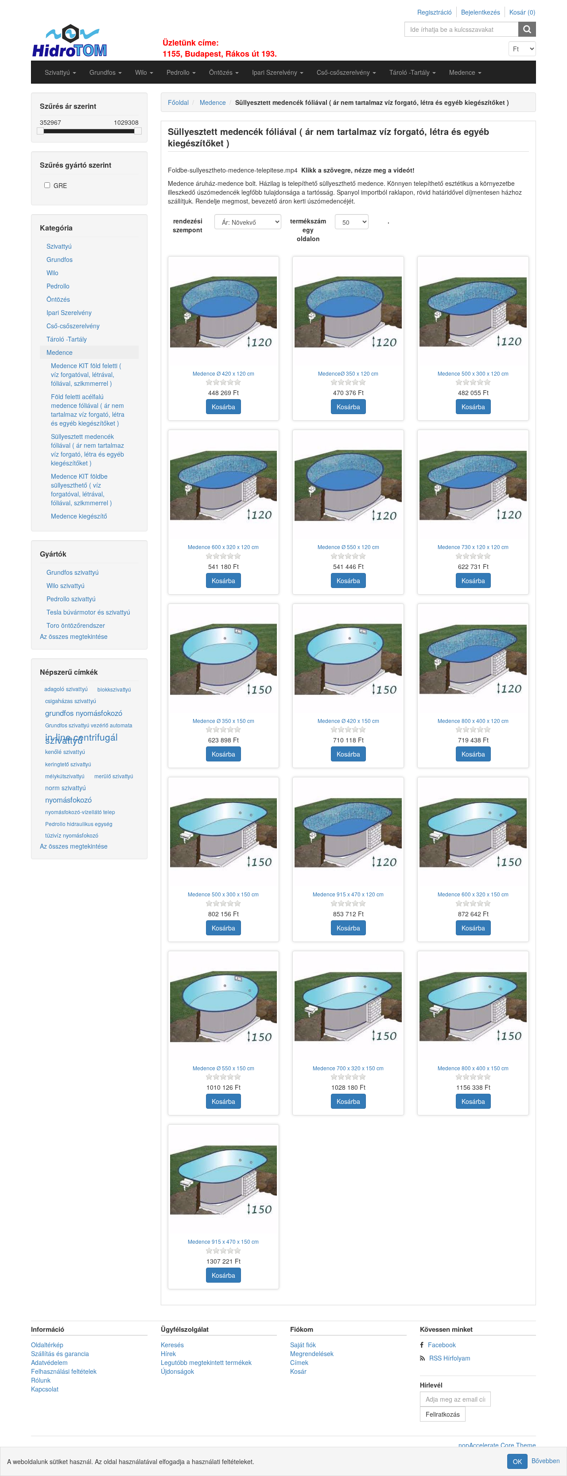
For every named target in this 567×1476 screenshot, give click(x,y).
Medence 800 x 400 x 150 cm (473, 1068)
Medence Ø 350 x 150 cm (223, 720)
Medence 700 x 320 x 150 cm (348, 1068)
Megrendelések (312, 1353)
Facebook (442, 1344)
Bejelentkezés (480, 12)
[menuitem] (60, 72)
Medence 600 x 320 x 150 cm (473, 894)
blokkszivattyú (114, 689)
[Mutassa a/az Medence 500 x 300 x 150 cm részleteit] (223, 832)
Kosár (298, 1371)
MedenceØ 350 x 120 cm (348, 373)
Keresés (172, 1344)
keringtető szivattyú (68, 764)
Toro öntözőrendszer (76, 625)
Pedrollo (58, 285)
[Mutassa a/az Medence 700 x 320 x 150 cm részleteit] (348, 1006)
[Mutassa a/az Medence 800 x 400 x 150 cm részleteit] (473, 1006)
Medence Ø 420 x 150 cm (348, 720)
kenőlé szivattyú (65, 752)
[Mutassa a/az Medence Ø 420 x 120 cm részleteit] (223, 311)
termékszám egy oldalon (308, 229)
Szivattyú (59, 246)
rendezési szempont (187, 225)
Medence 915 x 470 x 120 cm (348, 894)
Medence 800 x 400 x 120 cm (473, 720)
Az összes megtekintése (74, 636)
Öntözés (58, 299)
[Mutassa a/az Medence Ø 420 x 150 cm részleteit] (348, 659)
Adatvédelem (49, 1362)
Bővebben (546, 1460)
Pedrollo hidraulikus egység (79, 823)
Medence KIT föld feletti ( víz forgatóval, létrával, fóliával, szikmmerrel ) (86, 374)
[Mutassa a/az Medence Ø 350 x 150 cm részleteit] (223, 659)
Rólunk (40, 1380)
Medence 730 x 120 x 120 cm (473, 546)
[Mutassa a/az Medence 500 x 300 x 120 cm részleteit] (473, 311)
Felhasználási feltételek (64, 1371)
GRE (60, 185)
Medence (60, 352)
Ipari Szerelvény (69, 312)
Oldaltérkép (47, 1344)
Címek (299, 1362)
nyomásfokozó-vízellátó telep (80, 811)
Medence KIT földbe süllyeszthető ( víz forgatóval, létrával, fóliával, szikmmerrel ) (81, 489)
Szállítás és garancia (60, 1353)
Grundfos (60, 259)
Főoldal (178, 102)
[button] (60, 72)
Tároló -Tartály (67, 338)
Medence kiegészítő (79, 515)
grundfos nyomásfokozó (83, 712)
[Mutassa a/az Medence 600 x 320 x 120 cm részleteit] (223, 485)
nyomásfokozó (68, 799)
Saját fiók (303, 1344)
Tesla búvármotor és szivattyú (88, 611)
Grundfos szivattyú (73, 572)
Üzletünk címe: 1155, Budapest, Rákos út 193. (220, 48)
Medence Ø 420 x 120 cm (223, 373)
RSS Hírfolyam (449, 1357)
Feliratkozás (443, 1414)
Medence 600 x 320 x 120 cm (223, 546)
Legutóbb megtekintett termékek (206, 1362)
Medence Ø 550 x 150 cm (223, 1068)
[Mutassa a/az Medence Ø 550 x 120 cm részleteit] (348, 485)
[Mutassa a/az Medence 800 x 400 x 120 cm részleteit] (473, 659)
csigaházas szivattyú (70, 701)
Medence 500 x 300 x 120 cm (473, 373)
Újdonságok (177, 1371)
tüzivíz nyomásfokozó (71, 835)
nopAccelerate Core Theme (497, 1445)
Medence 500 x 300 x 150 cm (223, 894)
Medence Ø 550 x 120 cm (348, 546)
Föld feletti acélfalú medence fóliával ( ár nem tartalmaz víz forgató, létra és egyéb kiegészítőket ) (87, 409)
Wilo (52, 272)
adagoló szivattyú (66, 689)
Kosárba (223, 406)
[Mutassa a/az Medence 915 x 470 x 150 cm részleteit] (223, 1180)
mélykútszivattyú (65, 776)
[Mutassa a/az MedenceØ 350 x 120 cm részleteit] (348, 311)
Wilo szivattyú (66, 585)
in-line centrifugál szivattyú (81, 738)
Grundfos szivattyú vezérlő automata (88, 725)
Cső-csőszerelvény (73, 325)
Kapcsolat (44, 1388)
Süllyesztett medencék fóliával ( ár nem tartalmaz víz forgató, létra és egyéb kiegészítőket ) (87, 449)
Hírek (168, 1353)
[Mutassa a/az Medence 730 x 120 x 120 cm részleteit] (473, 485)
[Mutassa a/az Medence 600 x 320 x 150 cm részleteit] (473, 832)
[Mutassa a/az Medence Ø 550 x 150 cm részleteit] (223, 1006)
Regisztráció (434, 12)
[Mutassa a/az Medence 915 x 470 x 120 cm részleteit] (348, 832)
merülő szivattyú (113, 776)
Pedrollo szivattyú (71, 598)
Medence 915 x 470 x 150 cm (223, 1241)
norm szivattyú (65, 787)
